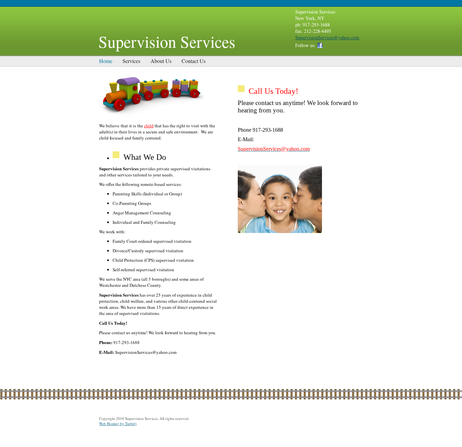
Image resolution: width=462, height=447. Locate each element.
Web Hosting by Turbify (118, 423)
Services (131, 60)
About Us (161, 60)
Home (105, 60)
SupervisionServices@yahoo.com (327, 37)
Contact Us (194, 60)
